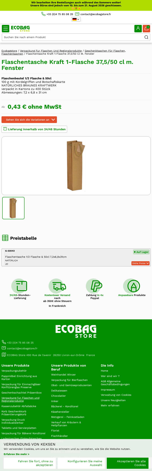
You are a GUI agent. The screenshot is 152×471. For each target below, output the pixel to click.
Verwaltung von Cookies (116, 394)
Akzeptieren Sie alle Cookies (131, 463)
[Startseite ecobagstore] (20, 29)
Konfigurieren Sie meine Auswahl (85, 463)
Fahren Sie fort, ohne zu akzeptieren (35, 463)
